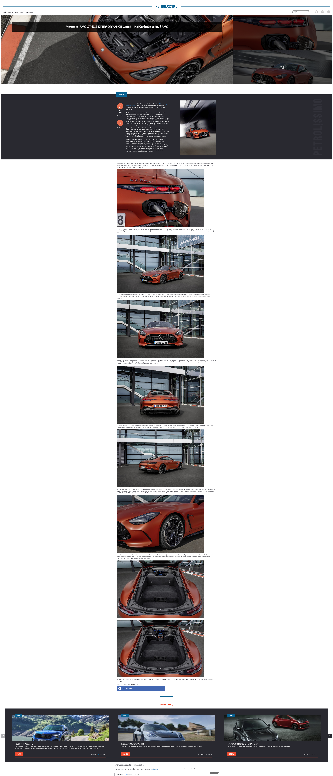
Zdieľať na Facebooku (127, 688)
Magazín (22, 12)
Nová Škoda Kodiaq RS (24, 744)
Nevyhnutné (120, 774)
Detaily (136, 774)
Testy (16, 12)
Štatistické (129, 774)
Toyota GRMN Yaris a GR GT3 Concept (242, 744)
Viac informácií (154, 769)
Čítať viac (19, 754)
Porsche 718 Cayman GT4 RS (132, 744)
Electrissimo (29, 12)
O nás (4, 12)
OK (214, 772)
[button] (329, 736)
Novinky (10, 12)
